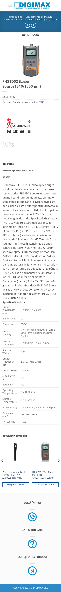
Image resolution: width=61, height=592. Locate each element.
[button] (10, 6)
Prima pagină (15, 16)
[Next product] (27, 25)
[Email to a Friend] (11, 144)
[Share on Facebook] (5, 144)
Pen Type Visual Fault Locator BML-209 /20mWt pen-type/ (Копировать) (14, 476)
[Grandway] (18, 125)
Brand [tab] (6, 177)
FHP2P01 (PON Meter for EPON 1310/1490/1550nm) (43, 475)
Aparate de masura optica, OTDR (39, 19)
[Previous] (3, 467)
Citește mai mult (15, 484)
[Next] (58, 467)
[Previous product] (33, 25)
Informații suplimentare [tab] (17, 170)
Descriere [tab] (8, 163)
